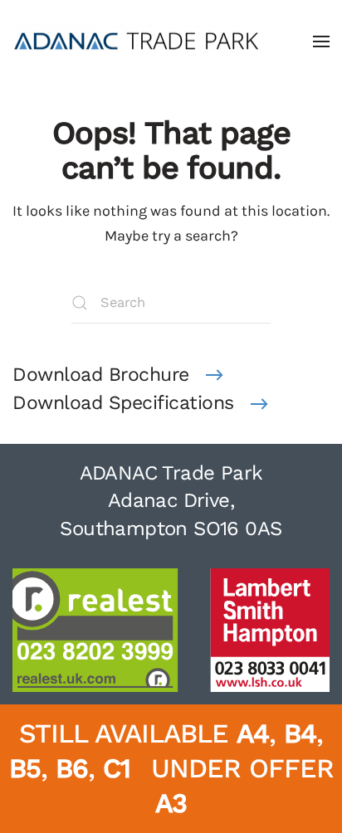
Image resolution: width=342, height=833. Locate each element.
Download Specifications (123, 403)
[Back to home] (136, 41)
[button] (321, 41)
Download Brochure (100, 374)
